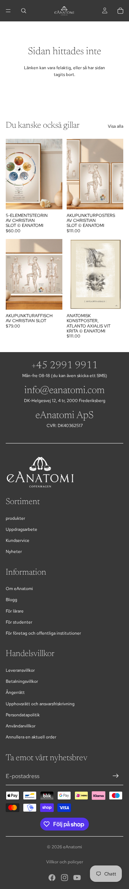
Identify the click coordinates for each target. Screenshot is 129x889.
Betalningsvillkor (22, 681)
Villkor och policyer (64, 862)
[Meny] (8, 10)
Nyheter (14, 551)
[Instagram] (64, 877)
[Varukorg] (120, 11)
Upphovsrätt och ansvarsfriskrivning (40, 704)
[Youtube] (77, 877)
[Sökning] (24, 11)
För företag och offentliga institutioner (43, 633)
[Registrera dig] (115, 775)
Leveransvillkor (20, 670)
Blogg (11, 600)
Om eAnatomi (19, 588)
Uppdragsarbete (21, 529)
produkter (15, 518)
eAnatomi (72, 847)
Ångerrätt (15, 692)
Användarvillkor (20, 726)
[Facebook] (52, 877)
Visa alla (115, 126)
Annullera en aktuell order (31, 737)
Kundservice (17, 540)
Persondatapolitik (23, 715)
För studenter (19, 622)
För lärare (15, 611)
